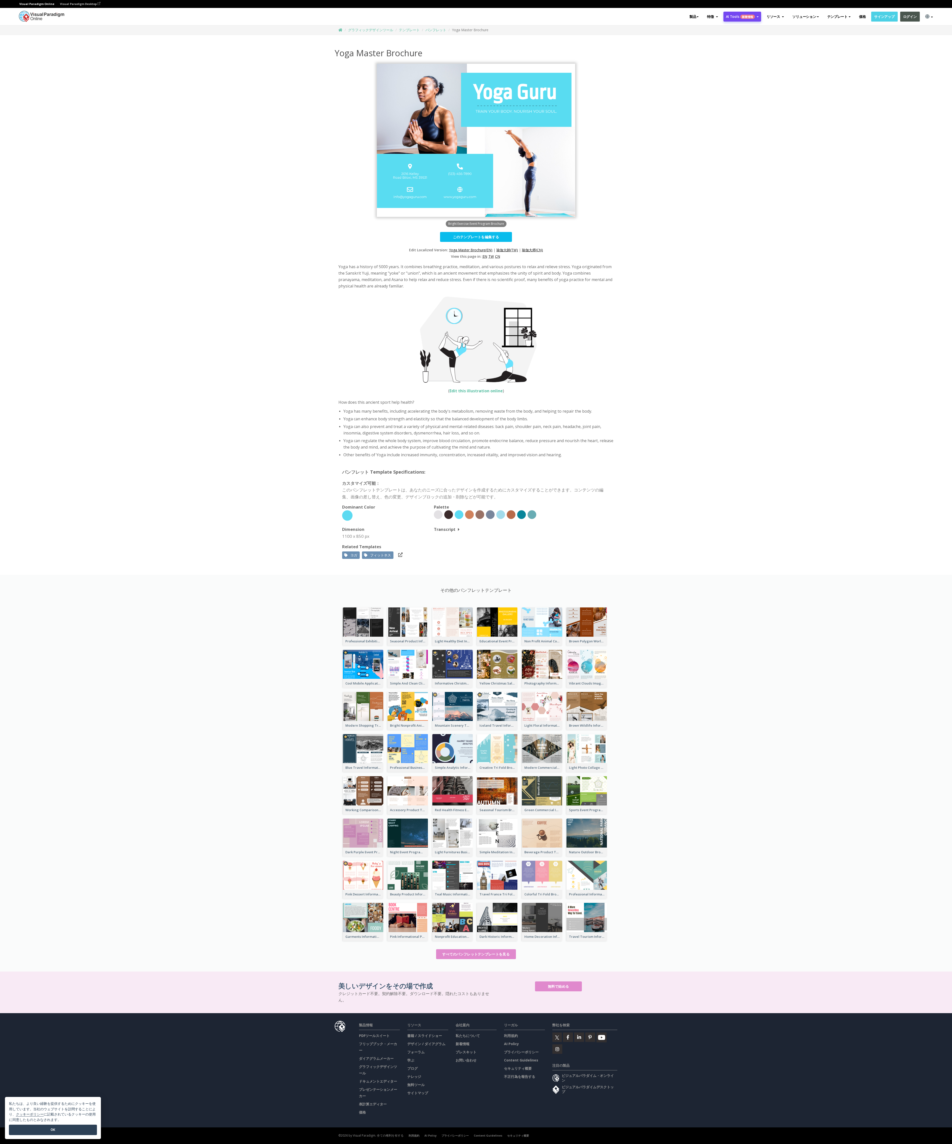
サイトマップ (417, 1092)
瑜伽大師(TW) (507, 250)
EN (484, 256)
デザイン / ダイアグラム (426, 1043)
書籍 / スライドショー (424, 1035)
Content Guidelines (521, 1060)
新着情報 (463, 1043)
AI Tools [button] (739, 16)
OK (53, 1130)
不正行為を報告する (519, 1076)
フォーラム (416, 1052)
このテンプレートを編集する (476, 236)
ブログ (412, 1068)
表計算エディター (373, 1104)
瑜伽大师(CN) (532, 250)
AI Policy (511, 1043)
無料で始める (558, 986)
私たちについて (468, 1035)
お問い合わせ (466, 1060)
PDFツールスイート (374, 1035)
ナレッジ (414, 1076)
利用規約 (511, 1035)
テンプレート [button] (837, 16)
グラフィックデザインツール (370, 30)
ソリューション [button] (804, 16)
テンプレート (409, 30)
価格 (862, 16)
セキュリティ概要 (518, 1068)
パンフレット (435, 30)
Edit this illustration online (476, 391)
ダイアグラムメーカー (376, 1058)
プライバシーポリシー (521, 1052)
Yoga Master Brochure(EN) (470, 250)
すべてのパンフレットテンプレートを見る (476, 954)
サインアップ (884, 16)
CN (497, 256)
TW (491, 256)
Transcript (444, 529)
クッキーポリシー (30, 1114)
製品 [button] (692, 16)
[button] (712, 17)
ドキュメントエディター (378, 1081)
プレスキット (466, 1052)
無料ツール (416, 1084)
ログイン (910, 16)
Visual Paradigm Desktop (78, 4)
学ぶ (410, 1060)
